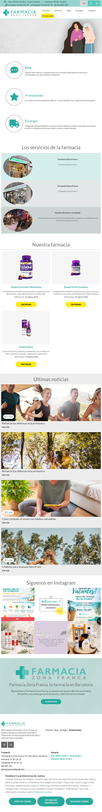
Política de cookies (43, 792)
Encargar (26, 304)
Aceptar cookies (22, 801)
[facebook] (91, 4)
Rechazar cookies (79, 801)
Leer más (5, 427)
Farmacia (46, 10)
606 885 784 (6, 766)
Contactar (51, 701)
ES (84, 3)
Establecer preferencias (51, 801)
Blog (69, 10)
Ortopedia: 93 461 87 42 (11, 762)
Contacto (92, 10)
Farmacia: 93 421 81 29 (11, 759)
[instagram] (97, 4)
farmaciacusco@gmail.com (12, 769)
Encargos (79, 10)
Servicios (58, 10)
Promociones (47, 16)
